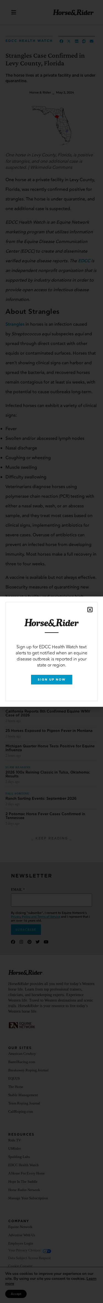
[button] (90, 610)
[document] (51, 651)
